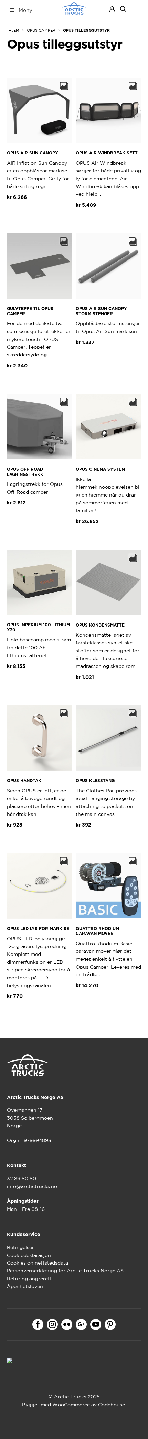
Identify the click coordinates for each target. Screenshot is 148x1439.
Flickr (66, 1324)
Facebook (37, 1324)
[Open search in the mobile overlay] (123, 9)
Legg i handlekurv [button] (35, 213)
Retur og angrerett (29, 1278)
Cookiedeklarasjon (29, 1255)
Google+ (81, 1324)
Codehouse (111, 1404)
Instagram (52, 1324)
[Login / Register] (112, 9)
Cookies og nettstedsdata (37, 1263)
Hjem (14, 30)
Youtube (95, 1324)
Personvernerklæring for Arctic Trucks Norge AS (65, 1270)
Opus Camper (41, 30)
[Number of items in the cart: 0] (135, 9)
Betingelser (20, 1247)
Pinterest (110, 1324)
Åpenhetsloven (25, 1286)
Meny (25, 10)
